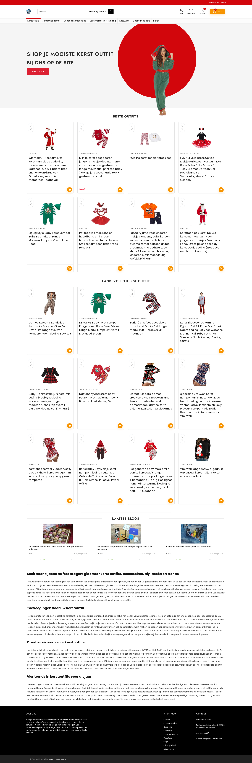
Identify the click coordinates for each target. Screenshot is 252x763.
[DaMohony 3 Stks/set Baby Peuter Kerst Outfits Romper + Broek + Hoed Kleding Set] (100, 375)
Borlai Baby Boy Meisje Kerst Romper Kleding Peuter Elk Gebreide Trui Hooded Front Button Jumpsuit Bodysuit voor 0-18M (99, 476)
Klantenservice (170, 723)
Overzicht (168, 730)
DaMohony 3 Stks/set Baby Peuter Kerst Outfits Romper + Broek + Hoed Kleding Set (98, 397)
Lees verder (69, 189)
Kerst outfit (33, 20)
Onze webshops (171, 734)
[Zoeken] (111, 11)
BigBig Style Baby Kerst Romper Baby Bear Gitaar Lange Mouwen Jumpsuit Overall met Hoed (49, 238)
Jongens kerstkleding (75, 20)
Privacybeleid (170, 745)
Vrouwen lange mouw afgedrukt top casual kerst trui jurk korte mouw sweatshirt (201, 472)
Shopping (100, 554)
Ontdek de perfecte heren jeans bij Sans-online (188, 546)
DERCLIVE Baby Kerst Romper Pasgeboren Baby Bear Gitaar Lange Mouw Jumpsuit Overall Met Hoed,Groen (99, 328)
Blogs (156, 20)
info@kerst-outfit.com (212, 739)
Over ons (168, 727)
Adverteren (169, 749)
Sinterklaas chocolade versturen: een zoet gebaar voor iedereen (56, 547)
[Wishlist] (191, 10)
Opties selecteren (120, 189)
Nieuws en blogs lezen (217, 2)
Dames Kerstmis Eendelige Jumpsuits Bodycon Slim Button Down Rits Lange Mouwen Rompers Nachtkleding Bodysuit (50, 328)
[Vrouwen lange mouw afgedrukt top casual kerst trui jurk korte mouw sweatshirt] (201, 450)
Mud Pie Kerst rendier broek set (150, 158)
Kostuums (124, 20)
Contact (167, 719)
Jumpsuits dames (51, 20)
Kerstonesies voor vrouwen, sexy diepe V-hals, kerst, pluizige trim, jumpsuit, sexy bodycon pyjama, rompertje (50, 474)
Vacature (168, 738)
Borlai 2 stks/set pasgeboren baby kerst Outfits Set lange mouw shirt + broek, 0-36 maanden (149, 328)
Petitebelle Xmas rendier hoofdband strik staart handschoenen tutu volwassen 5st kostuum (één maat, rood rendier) (99, 240)
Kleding (168, 554)
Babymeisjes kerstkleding (103, 20)
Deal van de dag (141, 20)
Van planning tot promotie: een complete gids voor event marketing (125, 547)
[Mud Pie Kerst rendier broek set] (151, 139)
